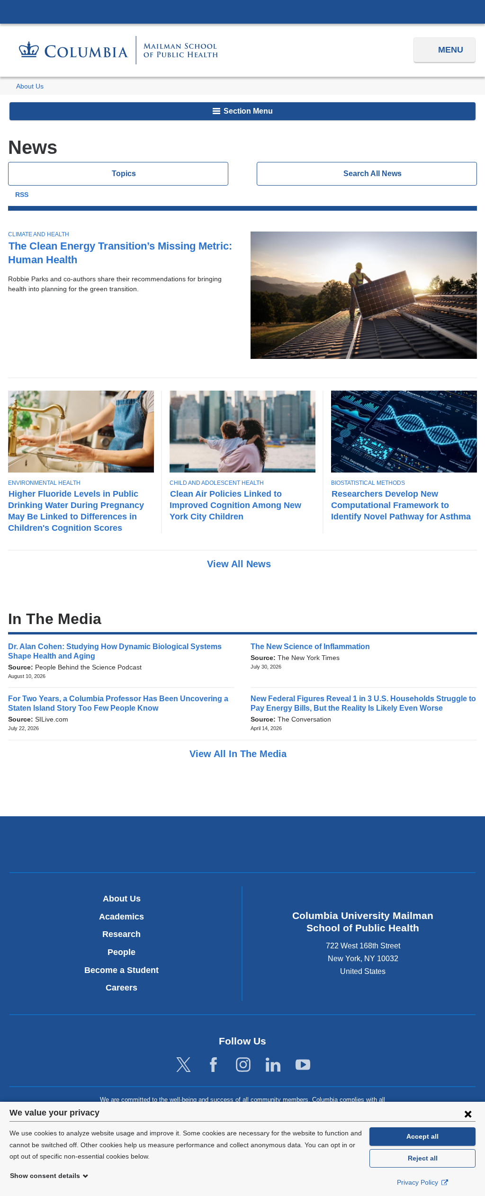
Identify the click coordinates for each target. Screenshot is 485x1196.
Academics (121, 916)
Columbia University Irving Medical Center (242, 11)
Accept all (422, 1136)
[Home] (118, 50)
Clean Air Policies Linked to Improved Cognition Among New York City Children (235, 505)
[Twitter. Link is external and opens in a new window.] (183, 1065)
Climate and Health (38, 234)
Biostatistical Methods (368, 483)
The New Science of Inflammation (313, 647)
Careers (121, 987)
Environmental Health (44, 483)
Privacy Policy (418, 1182)
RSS (21, 194)
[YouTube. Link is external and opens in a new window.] (303, 1065)
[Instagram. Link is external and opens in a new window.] (243, 1065)
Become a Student (121, 970)
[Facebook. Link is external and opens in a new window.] (213, 1065)
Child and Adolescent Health (217, 483)
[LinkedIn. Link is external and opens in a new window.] (273, 1065)
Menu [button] (450, 49)
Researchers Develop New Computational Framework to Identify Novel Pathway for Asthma (401, 505)
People (121, 952)
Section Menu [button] (247, 111)
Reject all (423, 1158)
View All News (240, 564)
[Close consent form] (468, 1113)
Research (121, 934)
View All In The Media (239, 754)
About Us (30, 86)
